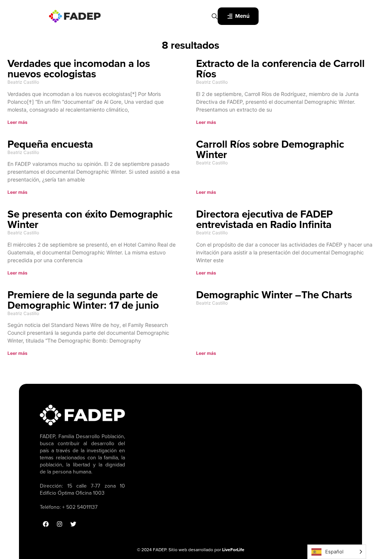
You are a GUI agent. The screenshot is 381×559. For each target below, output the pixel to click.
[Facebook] (46, 524)
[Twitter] (73, 524)
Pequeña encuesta (50, 144)
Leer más (17, 122)
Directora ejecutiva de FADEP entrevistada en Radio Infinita (264, 219)
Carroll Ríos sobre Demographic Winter (270, 149)
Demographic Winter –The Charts (274, 294)
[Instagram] (59, 524)
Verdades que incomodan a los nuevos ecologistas (78, 68)
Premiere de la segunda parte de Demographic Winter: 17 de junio (83, 300)
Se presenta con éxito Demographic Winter (90, 219)
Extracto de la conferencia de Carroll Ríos (280, 68)
